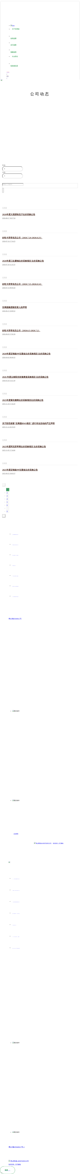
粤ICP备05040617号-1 (17, 1147)
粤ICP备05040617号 (15, 618)
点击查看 (16, 833)
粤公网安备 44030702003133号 (43, 843)
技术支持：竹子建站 (58, 843)
